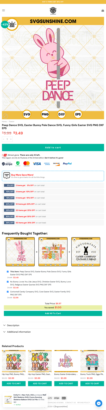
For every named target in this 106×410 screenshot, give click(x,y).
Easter (11, 121)
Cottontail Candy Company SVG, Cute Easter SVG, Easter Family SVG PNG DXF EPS (40, 293)
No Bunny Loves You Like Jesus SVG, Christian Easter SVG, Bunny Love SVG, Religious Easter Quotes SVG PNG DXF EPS (40, 283)
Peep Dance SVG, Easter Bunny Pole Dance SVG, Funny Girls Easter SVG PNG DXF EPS (40, 273)
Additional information (19, 331)
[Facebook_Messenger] (98, 403)
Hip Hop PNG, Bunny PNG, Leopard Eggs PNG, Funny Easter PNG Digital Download (14, 374)
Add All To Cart (53, 313)
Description (13, 325)
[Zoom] (5, 116)
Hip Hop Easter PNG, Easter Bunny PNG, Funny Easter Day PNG (40, 374)
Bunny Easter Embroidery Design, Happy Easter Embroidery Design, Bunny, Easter (66, 374)
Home (4, 121)
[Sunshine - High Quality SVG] (53, 10)
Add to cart (53, 147)
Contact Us (70, 403)
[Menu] (3, 10)
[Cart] (102, 10)
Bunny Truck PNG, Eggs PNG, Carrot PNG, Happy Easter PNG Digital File (92, 374)
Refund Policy (83, 403)
